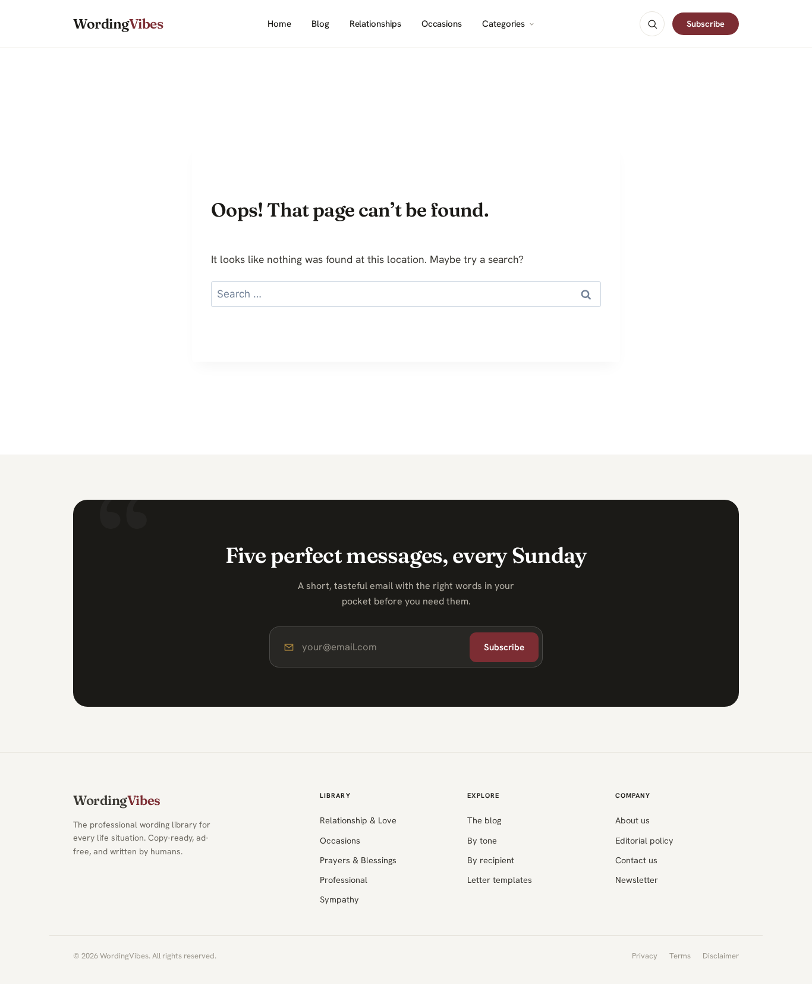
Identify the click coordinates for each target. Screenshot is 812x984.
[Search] (652, 23)
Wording (118, 24)
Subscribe (706, 23)
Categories (503, 24)
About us (632, 820)
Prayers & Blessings (358, 860)
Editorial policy (644, 840)
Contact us (636, 860)
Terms (680, 956)
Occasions (441, 24)
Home (279, 24)
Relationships (375, 24)
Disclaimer (721, 956)
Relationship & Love (358, 820)
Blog (320, 24)
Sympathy (339, 899)
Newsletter (636, 879)
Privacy (644, 956)
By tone (482, 840)
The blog (484, 820)
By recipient (490, 860)
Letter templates (499, 879)
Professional (343, 879)
